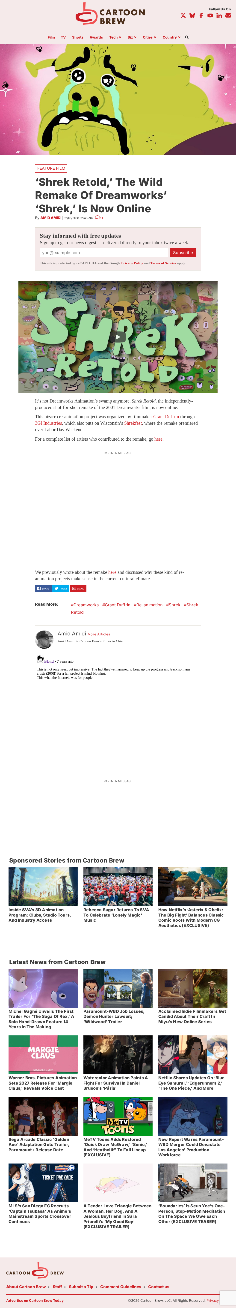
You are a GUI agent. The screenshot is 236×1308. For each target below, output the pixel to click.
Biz (130, 37)
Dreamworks (86, 604)
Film (51, 37)
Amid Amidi (50, 218)
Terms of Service (163, 263)
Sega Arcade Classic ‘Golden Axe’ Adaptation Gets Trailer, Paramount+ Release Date (39, 1144)
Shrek (174, 604)
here (158, 439)
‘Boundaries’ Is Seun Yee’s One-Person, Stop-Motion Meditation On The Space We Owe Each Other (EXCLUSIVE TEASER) (191, 1213)
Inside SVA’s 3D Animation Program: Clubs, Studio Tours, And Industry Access (40, 915)
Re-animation (149, 604)
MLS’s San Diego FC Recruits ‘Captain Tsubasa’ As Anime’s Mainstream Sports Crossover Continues (40, 1213)
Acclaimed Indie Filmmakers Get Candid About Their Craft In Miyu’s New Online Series (192, 1016)
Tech (113, 37)
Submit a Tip (81, 1286)
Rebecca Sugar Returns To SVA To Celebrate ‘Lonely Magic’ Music (116, 915)
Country (170, 37)
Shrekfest (133, 423)
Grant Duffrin (166, 416)
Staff (57, 1286)
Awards (96, 37)
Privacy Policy (132, 263)
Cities (148, 37)
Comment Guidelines (120, 1286)
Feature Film (51, 168)
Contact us (158, 1286)
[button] (118, 337)
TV (63, 37)
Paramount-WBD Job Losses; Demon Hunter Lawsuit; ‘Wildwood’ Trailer (114, 1016)
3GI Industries (48, 423)
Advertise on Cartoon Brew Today (35, 1300)
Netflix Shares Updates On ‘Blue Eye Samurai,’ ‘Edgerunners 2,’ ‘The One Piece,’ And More (191, 1083)
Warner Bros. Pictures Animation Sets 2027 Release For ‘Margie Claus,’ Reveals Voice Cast (43, 1083)
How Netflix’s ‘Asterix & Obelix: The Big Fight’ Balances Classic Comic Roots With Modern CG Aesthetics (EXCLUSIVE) (191, 917)
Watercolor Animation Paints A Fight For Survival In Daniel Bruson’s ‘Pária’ (115, 1083)
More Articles (99, 634)
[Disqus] (118, 711)
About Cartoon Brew (26, 1286)
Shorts (78, 37)
